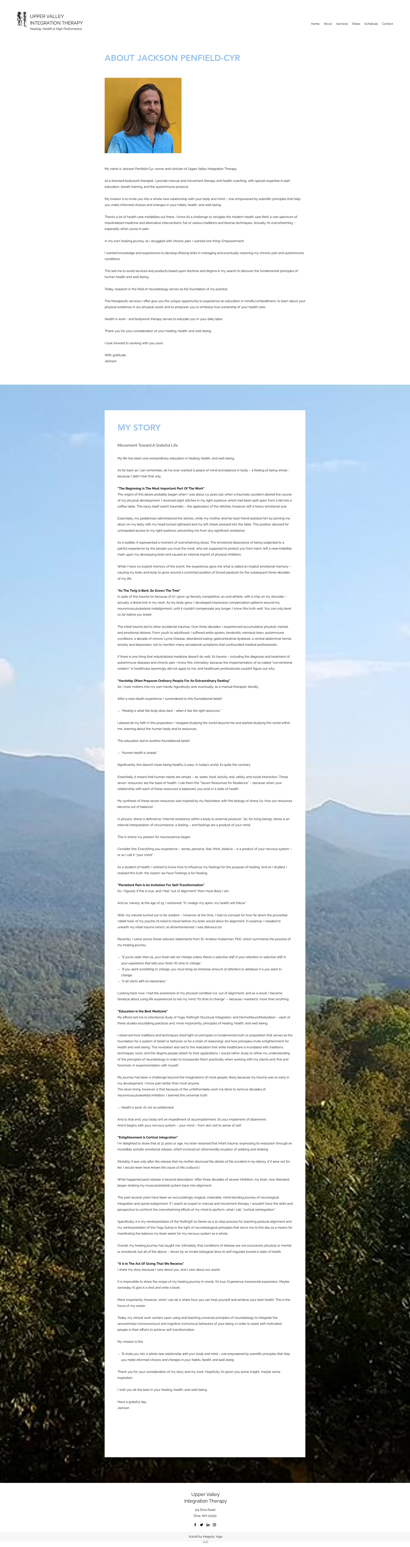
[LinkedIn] (208, 1525)
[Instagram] (214, 1525)
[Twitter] (201, 1525)
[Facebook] (195, 1525)
